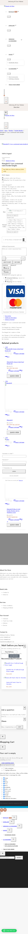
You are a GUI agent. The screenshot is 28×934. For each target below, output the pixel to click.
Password (7, 460)
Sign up (21, 480)
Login (14, 471)
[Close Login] (2, 737)
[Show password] (14, 465)
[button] (9, 930)
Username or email (10, 453)
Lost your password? (14, 475)
